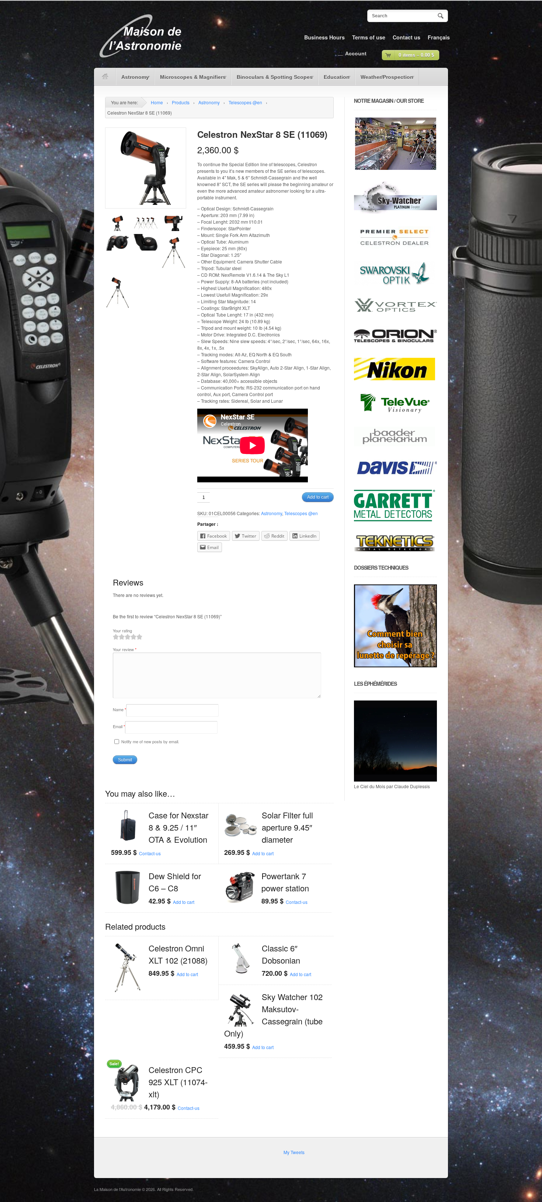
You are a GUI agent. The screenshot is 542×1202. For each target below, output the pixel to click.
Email (119, 726)
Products (181, 102)
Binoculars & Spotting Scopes (272, 79)
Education (334, 79)
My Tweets (294, 1152)
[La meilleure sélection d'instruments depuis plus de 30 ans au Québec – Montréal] (140, 60)
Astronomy (132, 79)
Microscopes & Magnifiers (190, 79)
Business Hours (324, 37)
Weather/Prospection (384, 79)
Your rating (122, 630)
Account (355, 53)
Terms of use (368, 37)
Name (119, 709)
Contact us (406, 37)
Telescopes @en (245, 102)
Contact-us (150, 853)
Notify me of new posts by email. (150, 741)
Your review (124, 649)
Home (157, 102)
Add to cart (318, 497)
